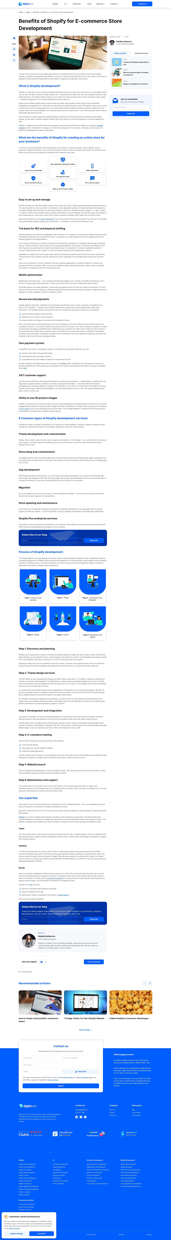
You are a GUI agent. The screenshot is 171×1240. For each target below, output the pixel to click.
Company (113, 4)
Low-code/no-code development (97, 1183)
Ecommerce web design (26, 1207)
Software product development (97, 1164)
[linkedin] (76, 1117)
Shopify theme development (28, 1178)
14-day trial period (47, 219)
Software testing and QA (94, 1178)
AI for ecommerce (58, 1183)
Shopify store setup (25, 1183)
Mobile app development (128, 1164)
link (25, 368)
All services (76, 4)
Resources (100, 4)
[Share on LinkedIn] (14, 54)
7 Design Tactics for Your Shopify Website (84, 1018)
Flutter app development (128, 1178)
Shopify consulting (24, 1192)
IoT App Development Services (130, 1186)
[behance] (85, 1117)
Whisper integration (59, 1175)
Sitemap (121, 1234)
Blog (28, 12)
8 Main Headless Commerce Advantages (129, 1018)
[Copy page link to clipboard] (14, 49)
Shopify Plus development (27, 1167)
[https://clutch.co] (34, 1138)
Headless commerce (25, 1210)
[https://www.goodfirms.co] (68, 1138)
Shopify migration (24, 1195)
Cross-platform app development (131, 1183)
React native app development (130, 1170)
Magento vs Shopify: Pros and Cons (135, 84)
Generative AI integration (60, 1172)
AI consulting (57, 1178)
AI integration (57, 1170)
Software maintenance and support (98, 1170)
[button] (63, 961)
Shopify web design (25, 1170)
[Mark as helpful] (41, 961)
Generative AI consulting (60, 1181)
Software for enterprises (94, 1172)
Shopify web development (27, 1164)
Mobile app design (126, 1167)
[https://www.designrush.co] (136, 1138)
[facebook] (81, 1117)
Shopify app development (27, 1172)
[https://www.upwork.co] (102, 1138)
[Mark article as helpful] (14, 38)
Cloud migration (91, 1181)
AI (65, 4)
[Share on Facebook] (14, 60)
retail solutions (63, 895)
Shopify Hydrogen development (29, 1189)
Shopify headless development (28, 1186)
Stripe (63, 363)
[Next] (150, 983)
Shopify (55, 4)
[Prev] (144, 983)
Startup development (93, 1175)
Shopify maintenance (25, 1181)
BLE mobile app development (130, 1172)
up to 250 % (25, 409)
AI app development (59, 1167)
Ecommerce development (27, 1204)
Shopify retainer (24, 1175)
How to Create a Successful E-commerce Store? (38, 1020)
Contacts (149, 1234)
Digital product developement (96, 1167)
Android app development (129, 1175)
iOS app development (127, 1181)
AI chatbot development (60, 1164)
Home (21, 12)
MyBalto (22, 817)
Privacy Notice (14, 1228)
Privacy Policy (67, 1077)
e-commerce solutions (54, 878)
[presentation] (120, 53)
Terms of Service (82, 1077)
